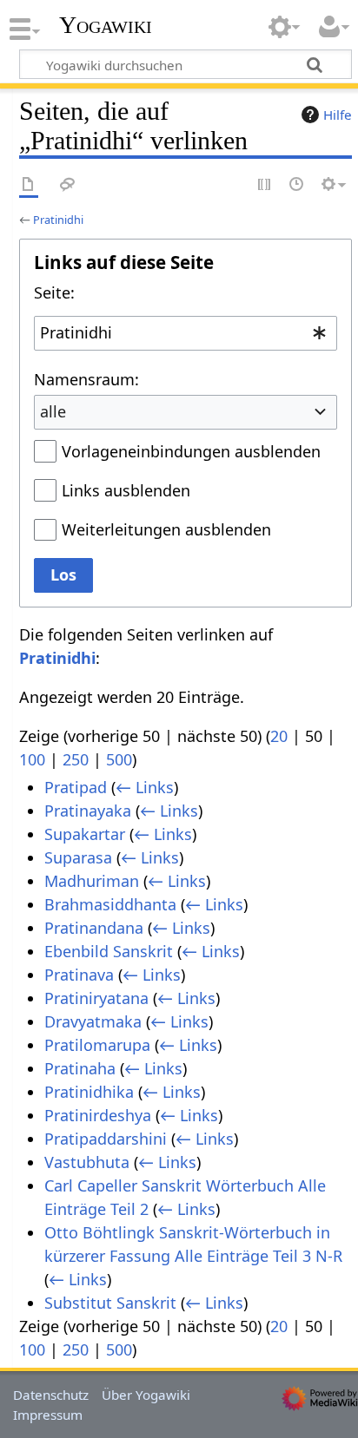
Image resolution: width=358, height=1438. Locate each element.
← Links (145, 787)
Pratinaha (80, 1068)
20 (279, 736)
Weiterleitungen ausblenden (166, 529)
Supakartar (84, 834)
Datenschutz (51, 1394)
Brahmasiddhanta (110, 904)
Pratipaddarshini (105, 1138)
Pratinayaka (87, 810)
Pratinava (79, 974)
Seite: (54, 292)
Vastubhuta (86, 1162)
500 (119, 759)
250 (76, 759)
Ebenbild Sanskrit (108, 951)
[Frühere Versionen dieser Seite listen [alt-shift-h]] (297, 185)
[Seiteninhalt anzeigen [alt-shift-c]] (28, 185)
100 (32, 759)
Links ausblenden (126, 490)
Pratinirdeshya (97, 1115)
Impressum (48, 1414)
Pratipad (75, 787)
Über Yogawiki (146, 1394)
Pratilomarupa (97, 1044)
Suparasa (78, 857)
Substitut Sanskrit (110, 1302)
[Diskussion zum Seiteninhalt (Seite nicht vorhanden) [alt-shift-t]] (67, 185)
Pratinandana (93, 927)
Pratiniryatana (96, 998)
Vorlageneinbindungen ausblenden (191, 451)
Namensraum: (86, 379)
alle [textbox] (53, 411)
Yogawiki (105, 25)
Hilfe (337, 114)
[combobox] (185, 333)
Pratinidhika (89, 1091)
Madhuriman (91, 880)
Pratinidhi (58, 219)
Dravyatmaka (93, 1021)
